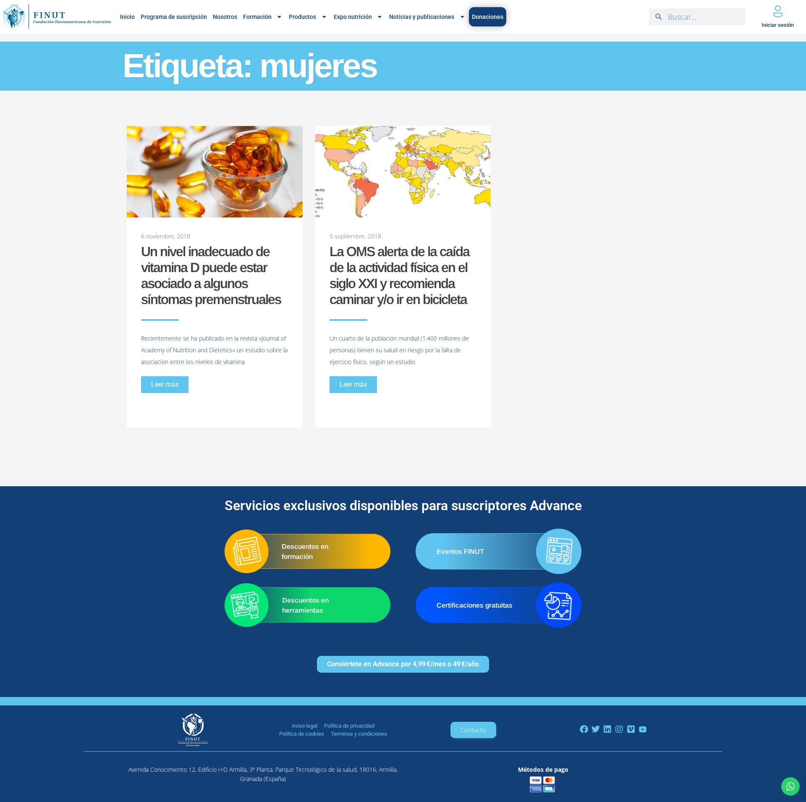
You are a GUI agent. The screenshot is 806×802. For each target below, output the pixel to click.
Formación (257, 16)
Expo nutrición (353, 16)
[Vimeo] (631, 729)
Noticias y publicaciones (421, 16)
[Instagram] (619, 729)
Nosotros (225, 16)
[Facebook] (584, 729)
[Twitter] (596, 729)
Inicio (127, 16)
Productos (302, 16)
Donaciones (487, 16)
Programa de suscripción (174, 16)
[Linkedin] (607, 729)
